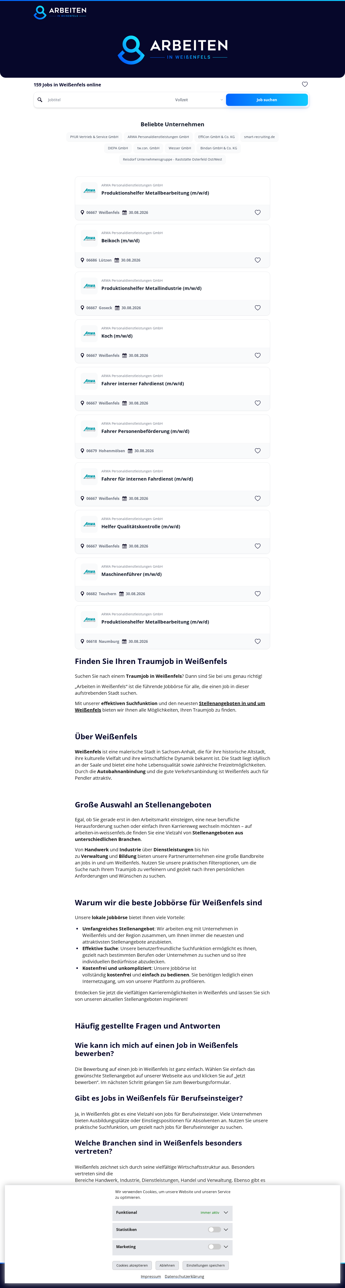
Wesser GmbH (180, 148)
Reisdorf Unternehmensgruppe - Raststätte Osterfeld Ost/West (172, 159)
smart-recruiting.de (259, 137)
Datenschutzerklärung (184, 1276)
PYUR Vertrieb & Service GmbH (94, 137)
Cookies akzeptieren (132, 1265)
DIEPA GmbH (118, 148)
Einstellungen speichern (206, 1265)
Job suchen (267, 99)
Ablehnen (167, 1265)
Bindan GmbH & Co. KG (218, 148)
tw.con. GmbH (148, 148)
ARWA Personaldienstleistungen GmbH (158, 137)
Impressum (151, 1276)
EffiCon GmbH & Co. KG (216, 137)
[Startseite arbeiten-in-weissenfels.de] (60, 12)
